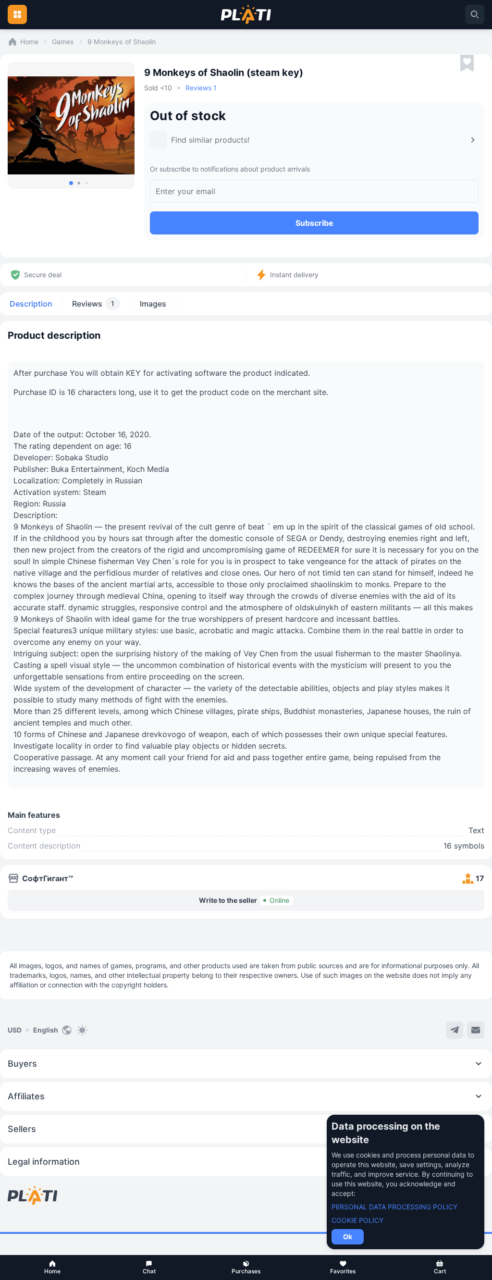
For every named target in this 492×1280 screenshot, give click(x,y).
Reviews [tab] (93, 303)
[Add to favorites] (467, 63)
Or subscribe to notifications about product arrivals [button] (230, 169)
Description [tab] (31, 303)
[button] (52, 1267)
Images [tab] (153, 303)
